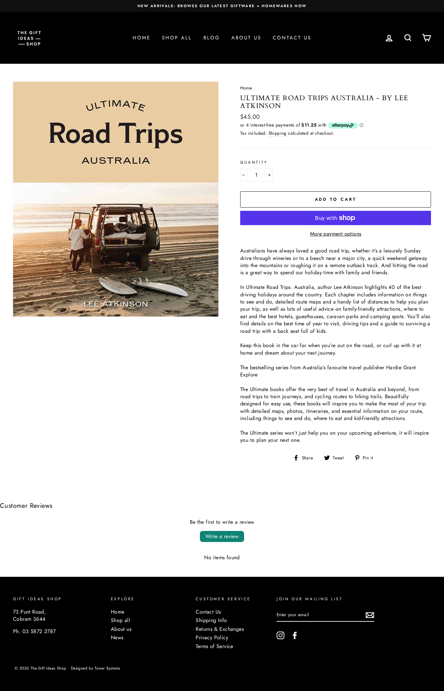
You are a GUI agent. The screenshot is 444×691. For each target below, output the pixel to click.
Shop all (120, 620)
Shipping (277, 133)
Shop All (177, 37)
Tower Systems (107, 668)
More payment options (335, 233)
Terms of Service (214, 646)
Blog (211, 37)
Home (141, 37)
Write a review (222, 536)
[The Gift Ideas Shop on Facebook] (295, 635)
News (117, 637)
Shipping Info (211, 620)
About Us (246, 37)
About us (121, 629)
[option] (222, 5)
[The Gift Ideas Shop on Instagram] (280, 635)
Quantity (254, 162)
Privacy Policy (212, 637)
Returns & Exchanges (220, 629)
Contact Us (292, 37)
